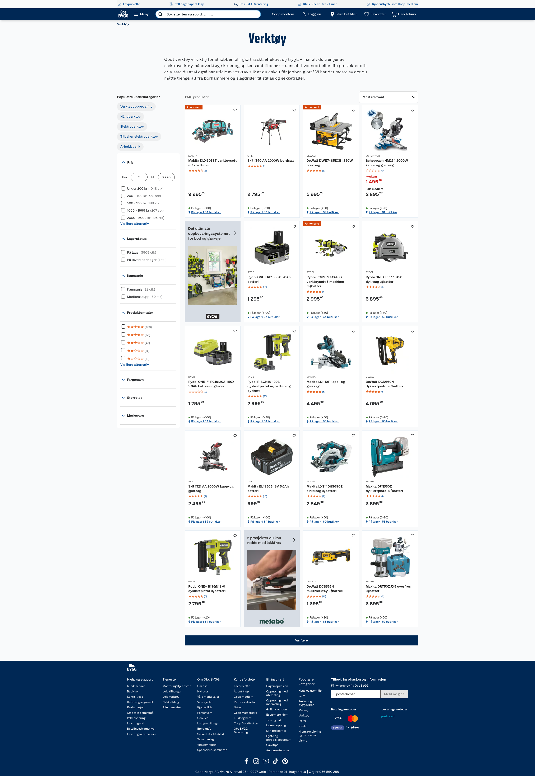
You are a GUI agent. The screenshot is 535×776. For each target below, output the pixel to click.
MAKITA (192, 155)
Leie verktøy (171, 696)
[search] (160, 14)
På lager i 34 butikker (265, 421)
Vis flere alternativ (134, 224)
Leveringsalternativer (141, 734)
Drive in (239, 707)
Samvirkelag (205, 739)
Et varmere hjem (277, 714)
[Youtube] (266, 761)
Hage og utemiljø (310, 690)
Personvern (204, 712)
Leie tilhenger (172, 691)
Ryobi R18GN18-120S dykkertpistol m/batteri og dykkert (268, 386)
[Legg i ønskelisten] (235, 110)
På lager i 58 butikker (383, 521)
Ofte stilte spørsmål (140, 712)
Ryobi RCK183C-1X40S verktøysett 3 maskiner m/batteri (325, 281)
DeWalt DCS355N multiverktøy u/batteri (325, 588)
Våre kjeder (205, 702)
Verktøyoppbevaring (136, 106)
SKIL (250, 155)
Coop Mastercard (245, 712)
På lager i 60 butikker (324, 521)
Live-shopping (276, 725)
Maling (303, 710)
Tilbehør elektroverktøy (139, 136)
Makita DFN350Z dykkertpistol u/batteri (384, 488)
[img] (212, 170)
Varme (303, 740)
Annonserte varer (277, 750)
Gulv (302, 695)
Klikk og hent (243, 718)
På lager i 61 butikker (383, 212)
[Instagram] (256, 761)
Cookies (202, 718)
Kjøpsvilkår (204, 707)
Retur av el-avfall (245, 702)
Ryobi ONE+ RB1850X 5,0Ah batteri (269, 279)
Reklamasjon (135, 707)
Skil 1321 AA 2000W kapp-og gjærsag (210, 488)
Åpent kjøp (241, 691)
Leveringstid (135, 723)
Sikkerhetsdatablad (210, 734)
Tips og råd (273, 720)
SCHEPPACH (373, 155)
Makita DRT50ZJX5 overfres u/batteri (388, 588)
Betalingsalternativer (141, 728)
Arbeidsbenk (130, 147)
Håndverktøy (130, 116)
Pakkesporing (136, 718)
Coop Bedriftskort (246, 723)
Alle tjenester (172, 707)
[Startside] (123, 14)
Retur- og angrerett (140, 702)
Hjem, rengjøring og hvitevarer (310, 733)
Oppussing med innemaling (277, 702)
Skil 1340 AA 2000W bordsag (270, 161)
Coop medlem (243, 696)
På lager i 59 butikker (265, 212)
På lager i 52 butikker (383, 621)
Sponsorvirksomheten (212, 750)
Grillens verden (276, 709)
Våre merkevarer (208, 696)
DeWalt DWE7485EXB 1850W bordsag (330, 163)
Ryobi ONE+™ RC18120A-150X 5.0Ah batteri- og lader (211, 384)
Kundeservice (136, 686)
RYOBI (251, 272)
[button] (301, 640)
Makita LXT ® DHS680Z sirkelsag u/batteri (325, 488)
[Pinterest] (285, 761)
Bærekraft (204, 728)
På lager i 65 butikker (205, 521)
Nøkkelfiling (171, 702)
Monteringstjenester (177, 686)
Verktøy (304, 715)
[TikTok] (275, 761)
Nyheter (202, 691)
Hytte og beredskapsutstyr (278, 737)
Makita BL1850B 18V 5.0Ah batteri (268, 488)
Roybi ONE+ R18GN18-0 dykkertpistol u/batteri (206, 588)
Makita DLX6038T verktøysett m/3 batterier (212, 163)
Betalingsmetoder (343, 709)
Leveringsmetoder (395, 709)
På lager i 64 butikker (206, 212)
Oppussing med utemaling (277, 693)
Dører (302, 721)
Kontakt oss (135, 696)
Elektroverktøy (132, 126)
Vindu (303, 726)
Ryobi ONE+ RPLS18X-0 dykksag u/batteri (384, 279)
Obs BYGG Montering (241, 730)
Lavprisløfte (242, 686)
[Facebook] (246, 761)
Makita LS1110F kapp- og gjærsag (326, 384)
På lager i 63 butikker (265, 317)
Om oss (202, 686)
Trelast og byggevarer (306, 703)
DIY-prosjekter (276, 730)
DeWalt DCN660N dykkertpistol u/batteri (384, 384)
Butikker (133, 691)
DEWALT (311, 155)
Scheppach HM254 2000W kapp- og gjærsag (387, 163)
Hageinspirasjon (277, 686)
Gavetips (272, 745)
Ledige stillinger (208, 723)
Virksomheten (207, 744)
